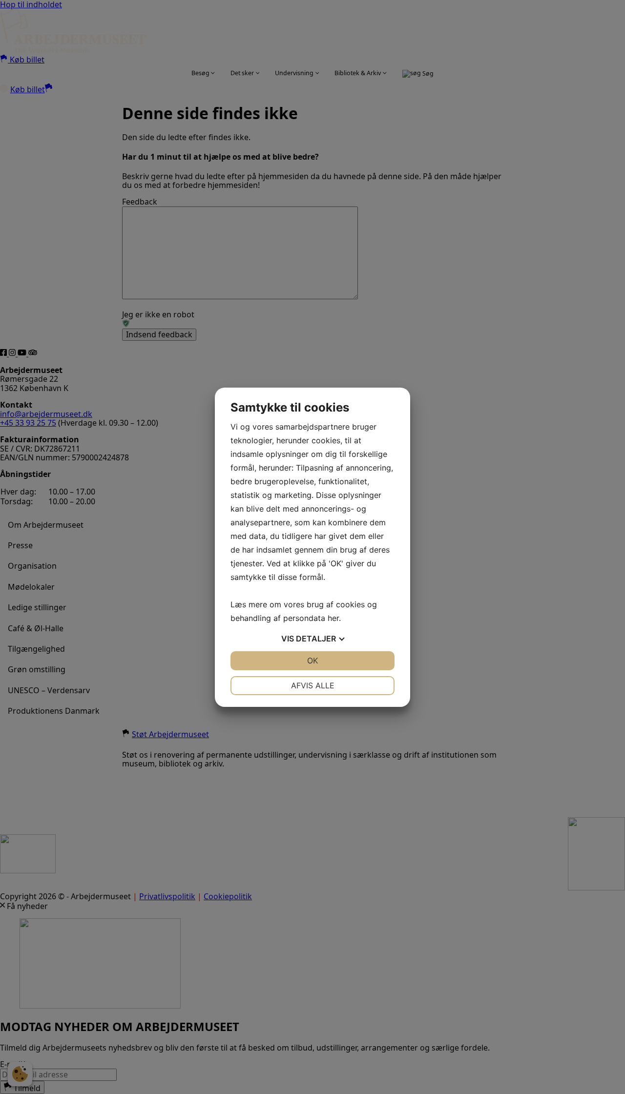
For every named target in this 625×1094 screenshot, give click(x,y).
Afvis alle (312, 685)
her (333, 618)
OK (312, 660)
